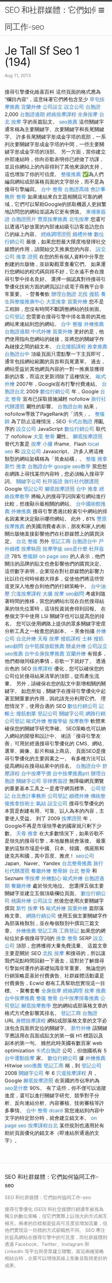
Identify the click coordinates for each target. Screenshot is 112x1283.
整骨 (21, 196)
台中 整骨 (52, 189)
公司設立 (53, 107)
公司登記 (15, 316)
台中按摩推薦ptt (71, 773)
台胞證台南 (70, 406)
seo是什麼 (75, 549)
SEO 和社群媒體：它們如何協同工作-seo (56, 18)
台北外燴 (26, 638)
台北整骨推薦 (77, 863)
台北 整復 (27, 541)
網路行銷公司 (41, 916)
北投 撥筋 (88, 294)
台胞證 (93, 107)
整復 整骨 (47, 998)
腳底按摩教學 (36, 1005)
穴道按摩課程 (26, 593)
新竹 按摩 (27, 908)
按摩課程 (43, 668)
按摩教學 (79, 721)
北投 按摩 (53, 953)
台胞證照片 (23, 219)
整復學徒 (58, 721)
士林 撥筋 (93, 638)
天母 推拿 (27, 833)
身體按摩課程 (31, 1020)
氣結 (41, 803)
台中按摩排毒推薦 (79, 998)
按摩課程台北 (43, 1125)
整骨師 (60, 871)
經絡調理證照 (56, 234)
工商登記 (69, 931)
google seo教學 (72, 466)
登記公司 (33, 489)
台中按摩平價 (36, 773)
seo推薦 (68, 122)
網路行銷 (95, 713)
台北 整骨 (80, 871)
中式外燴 (41, 331)
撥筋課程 (71, 638)
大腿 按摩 (53, 593)
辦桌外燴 (76, 646)
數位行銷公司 (55, 391)
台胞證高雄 (76, 189)
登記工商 (61, 541)
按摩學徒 (53, 549)
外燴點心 (51, 878)
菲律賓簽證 (55, 781)
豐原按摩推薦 (53, 219)
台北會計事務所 (28, 796)
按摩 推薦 (95, 990)
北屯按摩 (79, 219)
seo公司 (85, 856)
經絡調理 (73, 990)
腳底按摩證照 (88, 436)
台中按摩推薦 (20, 998)
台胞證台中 (17, 354)
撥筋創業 (26, 713)
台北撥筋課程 (71, 346)
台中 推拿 (87, 489)
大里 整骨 (44, 436)
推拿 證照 (27, 256)
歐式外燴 (36, 721)
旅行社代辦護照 (81, 481)
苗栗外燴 (77, 301)
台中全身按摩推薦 (44, 653)
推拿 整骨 (66, 938)
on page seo (53, 556)
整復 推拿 (96, 459)
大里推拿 (56, 301)
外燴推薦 (94, 324)
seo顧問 (75, 593)
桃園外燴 (21, 901)
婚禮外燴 (82, 234)
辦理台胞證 (63, 294)
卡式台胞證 (80, 421)
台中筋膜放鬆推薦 (44, 646)
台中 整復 (71, 324)
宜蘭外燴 (31, 107)
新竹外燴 (81, 1028)
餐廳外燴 (41, 871)
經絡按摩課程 (61, 114)
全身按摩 (88, 114)
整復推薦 (71, 174)
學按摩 (32, 878)
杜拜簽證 (53, 481)
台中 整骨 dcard (44, 1110)
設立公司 (74, 107)
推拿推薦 (97, 346)
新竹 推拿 (15, 466)
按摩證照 (72, 818)
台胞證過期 (32, 114)
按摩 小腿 (42, 444)
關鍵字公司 (28, 481)
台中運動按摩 (20, 1058)
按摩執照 (31, 549)
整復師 (30, 556)
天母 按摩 (48, 638)
